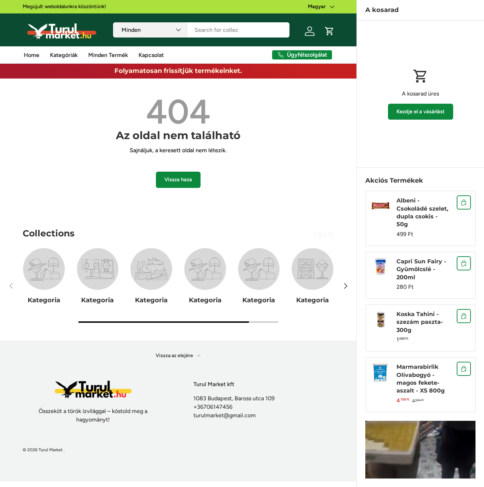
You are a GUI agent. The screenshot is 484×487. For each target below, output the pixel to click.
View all (324, 233)
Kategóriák (64, 55)
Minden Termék (108, 55)
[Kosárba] (464, 202)
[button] (329, 31)
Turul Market (51, 449)
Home (31, 55)
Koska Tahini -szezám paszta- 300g (419, 322)
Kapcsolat (151, 55)
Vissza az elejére (175, 356)
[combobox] (201, 30)
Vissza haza (178, 179)
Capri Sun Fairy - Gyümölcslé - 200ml (421, 269)
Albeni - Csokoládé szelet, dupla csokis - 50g (422, 212)
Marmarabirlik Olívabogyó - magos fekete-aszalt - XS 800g (420, 378)
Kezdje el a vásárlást (420, 111)
